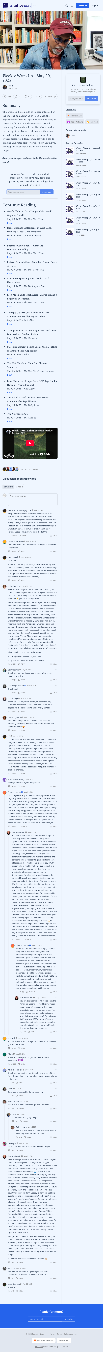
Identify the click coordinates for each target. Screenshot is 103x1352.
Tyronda (11, 1268)
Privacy (52, 1334)
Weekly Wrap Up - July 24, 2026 (88, 195)
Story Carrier (13, 669)
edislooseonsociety (16, 779)
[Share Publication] (72, 5)
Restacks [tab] (19, 487)
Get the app (64, 1340)
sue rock (11, 1038)
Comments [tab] (8, 487)
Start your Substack (45, 1340)
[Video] (5, 37)
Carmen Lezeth (18, 832)
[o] (70, 151)
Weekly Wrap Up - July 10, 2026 (88, 219)
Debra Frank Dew (15, 541)
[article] (83, 151)
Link (9, 223)
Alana (10, 1054)
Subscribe (82, 5)
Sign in (95, 5)
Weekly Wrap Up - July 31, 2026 (88, 184)
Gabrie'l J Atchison (16, 685)
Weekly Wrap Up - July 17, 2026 (88, 207)
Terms (59, 1334)
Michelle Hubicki (15, 1069)
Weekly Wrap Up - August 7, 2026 (88, 172)
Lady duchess (14, 1284)
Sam (10, 1088)
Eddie (11, 86)
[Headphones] (5, 43)
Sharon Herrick (14, 792)
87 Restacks (33, 469)
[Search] (66, 5)
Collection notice (71, 1334)
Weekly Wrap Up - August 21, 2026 (88, 149)
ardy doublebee (15, 586)
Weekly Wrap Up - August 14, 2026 (88, 160)
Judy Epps (12, 1143)
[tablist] (13, 486)
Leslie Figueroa (14, 717)
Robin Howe (13, 1101)
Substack (39, 1346)
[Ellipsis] (56, 510)
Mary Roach (13, 557)
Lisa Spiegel (13, 698)
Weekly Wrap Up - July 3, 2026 (87, 230)
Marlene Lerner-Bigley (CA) (20, 510)
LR (9, 736)
